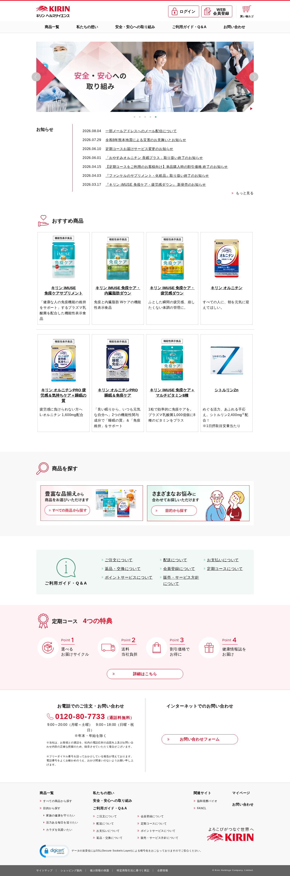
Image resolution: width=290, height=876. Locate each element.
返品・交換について (123, 569)
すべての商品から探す (57, 801)
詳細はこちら (145, 674)
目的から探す (52, 808)
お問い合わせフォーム (200, 739)
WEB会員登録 (221, 11)
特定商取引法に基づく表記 (133, 870)
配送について (175, 560)
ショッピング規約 (71, 870)
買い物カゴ (247, 16)
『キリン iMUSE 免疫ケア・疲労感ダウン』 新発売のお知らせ (156, 184)
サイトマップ (44, 870)
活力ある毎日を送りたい (62, 822)
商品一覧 (52, 27)
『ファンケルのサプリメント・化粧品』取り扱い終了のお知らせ (157, 175)
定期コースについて (225, 569)
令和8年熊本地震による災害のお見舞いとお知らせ (146, 140)
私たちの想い (87, 27)
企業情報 (162, 870)
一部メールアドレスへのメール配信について (141, 131)
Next (253, 76)
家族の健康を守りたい (60, 815)
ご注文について (119, 560)
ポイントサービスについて (129, 577)
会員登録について (179, 569)
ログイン (188, 11)
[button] (54, 851)
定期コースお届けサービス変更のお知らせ (139, 149)
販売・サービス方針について (181, 580)
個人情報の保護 (99, 870)
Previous (36, 76)
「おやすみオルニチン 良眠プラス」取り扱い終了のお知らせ (154, 158)
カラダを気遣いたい (59, 829)
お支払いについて (223, 560)
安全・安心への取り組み (135, 27)
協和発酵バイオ (207, 801)
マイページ (241, 793)
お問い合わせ (234, 27)
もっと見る (245, 193)
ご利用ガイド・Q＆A (189, 27)
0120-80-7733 (94, 716)
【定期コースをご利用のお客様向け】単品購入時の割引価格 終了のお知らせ (167, 167)
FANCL (202, 808)
